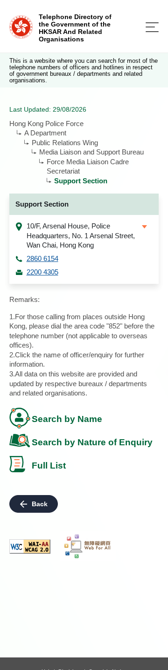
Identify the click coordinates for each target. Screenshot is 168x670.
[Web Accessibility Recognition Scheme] (88, 546)
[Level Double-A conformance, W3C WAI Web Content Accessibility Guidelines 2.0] (29, 546)
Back (40, 504)
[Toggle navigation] (152, 27)
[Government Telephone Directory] (21, 26)
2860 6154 (42, 258)
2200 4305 (42, 272)
